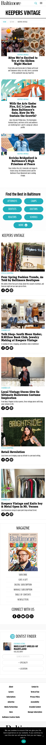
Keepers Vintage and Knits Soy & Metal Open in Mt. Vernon (21, 505)
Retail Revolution (13, 452)
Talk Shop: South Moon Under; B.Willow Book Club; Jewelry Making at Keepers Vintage (21, 337)
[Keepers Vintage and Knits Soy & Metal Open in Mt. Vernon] (23, 483)
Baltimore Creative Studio (11, 717)
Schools (33, 217)
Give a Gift (23, 580)
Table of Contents (23, 594)
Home (4, 22)
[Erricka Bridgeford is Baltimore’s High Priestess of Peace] (23, 144)
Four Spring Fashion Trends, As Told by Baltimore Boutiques (22, 279)
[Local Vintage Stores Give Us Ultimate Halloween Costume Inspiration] (23, 371)
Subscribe (23, 575)
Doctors (34, 209)
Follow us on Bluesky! (23, 616)
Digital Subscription (23, 585)
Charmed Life (5, 330)
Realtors (12, 217)
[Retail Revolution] (23, 431)
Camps (34, 201)
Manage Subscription (23, 590)
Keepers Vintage (23, 55)
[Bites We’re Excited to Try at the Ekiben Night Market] (23, 41)
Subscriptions (11, 697)
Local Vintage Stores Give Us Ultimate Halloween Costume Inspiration (20, 395)
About (11, 687)
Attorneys (12, 201)
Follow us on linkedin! (27, 616)
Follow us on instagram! (32, 616)
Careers (11, 692)
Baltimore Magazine (22, 3)
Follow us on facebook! (14, 616)
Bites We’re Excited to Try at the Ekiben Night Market (23, 60)
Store (11, 712)
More (21, 225)
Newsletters (23, 599)
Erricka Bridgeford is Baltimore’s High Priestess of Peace (23, 161)
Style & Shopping (7, 273)
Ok (24, 741)
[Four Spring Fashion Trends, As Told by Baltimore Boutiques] (23, 257)
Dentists (12, 209)
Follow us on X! (19, 616)
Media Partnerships (11, 707)
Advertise (11, 702)
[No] (43, 736)
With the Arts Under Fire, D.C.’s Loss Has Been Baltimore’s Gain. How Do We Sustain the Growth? (23, 109)
